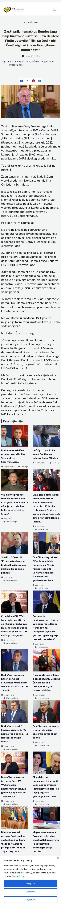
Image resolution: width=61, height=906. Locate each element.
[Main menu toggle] (54, 10)
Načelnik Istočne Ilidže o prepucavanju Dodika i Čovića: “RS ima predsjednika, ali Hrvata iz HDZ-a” (46, 682)
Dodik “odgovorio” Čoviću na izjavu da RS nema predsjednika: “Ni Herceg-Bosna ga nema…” (14, 734)
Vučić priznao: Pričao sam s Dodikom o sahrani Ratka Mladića (45, 454)
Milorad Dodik (16, 64)
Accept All (30, 883)
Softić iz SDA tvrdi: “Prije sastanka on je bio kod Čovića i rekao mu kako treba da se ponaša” (13, 565)
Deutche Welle (27, 215)
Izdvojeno (30, 22)
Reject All (30, 899)
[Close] (58, 858)
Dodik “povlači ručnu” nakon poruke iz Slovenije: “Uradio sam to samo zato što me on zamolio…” (14, 682)
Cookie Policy (18, 876)
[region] (30, 880)
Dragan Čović (32, 61)
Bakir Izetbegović (16, 61)
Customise (30, 891)
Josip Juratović (48, 61)
